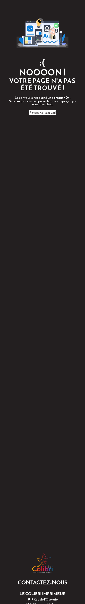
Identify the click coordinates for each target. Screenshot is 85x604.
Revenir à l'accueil (42, 112)
